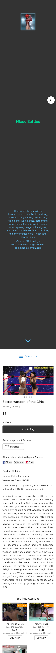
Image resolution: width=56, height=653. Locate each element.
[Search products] (51, 100)
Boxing (17, 406)
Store (5, 406)
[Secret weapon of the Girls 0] (28, 380)
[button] (13, 446)
